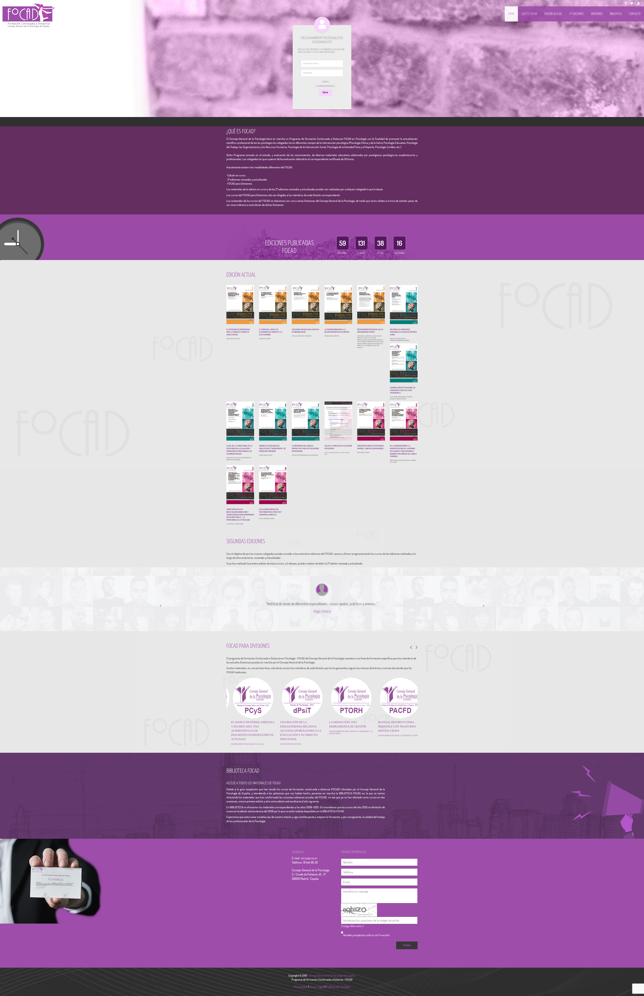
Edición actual (553, 14)
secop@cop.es (309, 866)
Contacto (634, 14)
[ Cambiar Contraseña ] (325, 86)
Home (511, 14)
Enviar (407, 954)
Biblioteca (616, 14)
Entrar (325, 92)
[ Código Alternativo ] (352, 934)
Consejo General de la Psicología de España (332, 984)
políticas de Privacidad (377, 943)
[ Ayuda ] (325, 82)
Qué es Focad (529, 14)
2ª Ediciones (576, 14)
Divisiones (597, 14)
